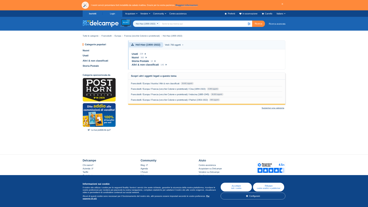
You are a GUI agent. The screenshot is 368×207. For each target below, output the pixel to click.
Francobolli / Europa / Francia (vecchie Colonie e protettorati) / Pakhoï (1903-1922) (169, 100)
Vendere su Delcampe (209, 172)
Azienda (87, 168)
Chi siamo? (88, 165)
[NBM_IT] (99, 115)
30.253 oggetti (217, 94)
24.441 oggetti (187, 83)
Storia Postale (91, 66)
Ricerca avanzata (277, 24)
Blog (143, 165)
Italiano (280, 13)
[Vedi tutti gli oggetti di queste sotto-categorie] (145, 54)
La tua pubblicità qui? (101, 130)
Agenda (144, 168)
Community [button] (158, 13)
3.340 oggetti (213, 89)
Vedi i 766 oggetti (173, 45)
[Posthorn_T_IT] (99, 90)
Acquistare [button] (130, 13)
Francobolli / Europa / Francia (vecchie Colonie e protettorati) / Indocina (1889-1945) (170, 94)
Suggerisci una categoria (273, 108)
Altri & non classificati (95, 60)
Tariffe (85, 172)
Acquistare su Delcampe (210, 168)
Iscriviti (92, 13)
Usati (86, 55)
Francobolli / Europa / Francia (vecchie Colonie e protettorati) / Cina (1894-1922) (168, 89)
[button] (249, 24)
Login (112, 13)
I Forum (144, 172)
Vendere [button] (144, 13)
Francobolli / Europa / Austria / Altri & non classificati (155, 83)
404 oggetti (214, 100)
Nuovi (86, 50)
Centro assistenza (207, 165)
